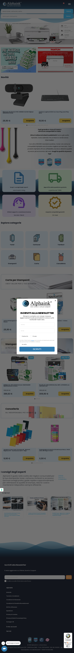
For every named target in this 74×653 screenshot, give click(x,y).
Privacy (32, 340)
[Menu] (71, 634)
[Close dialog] (55, 300)
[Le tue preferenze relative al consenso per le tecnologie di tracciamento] (1, 490)
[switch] (68, 646)
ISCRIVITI (37, 349)
